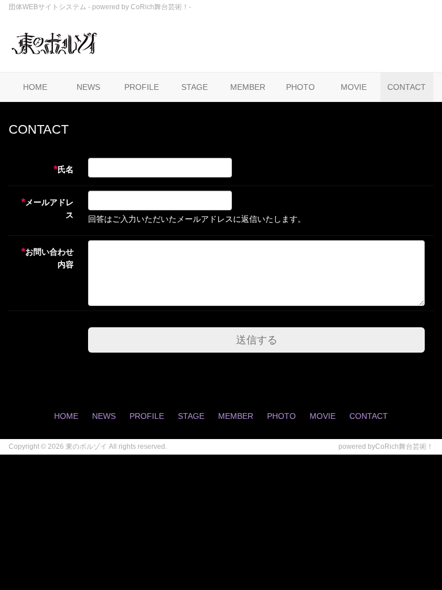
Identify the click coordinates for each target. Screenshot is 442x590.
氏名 (64, 169)
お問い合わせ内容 (47, 257)
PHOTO (300, 87)
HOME (35, 87)
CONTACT (406, 87)
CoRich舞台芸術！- (161, 7)
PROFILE (141, 87)
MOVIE (354, 87)
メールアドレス (47, 208)
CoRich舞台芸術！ (404, 446)
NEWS (88, 87)
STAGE (194, 87)
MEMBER (247, 87)
